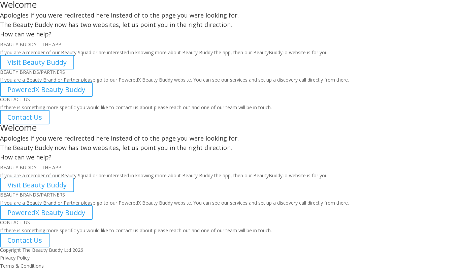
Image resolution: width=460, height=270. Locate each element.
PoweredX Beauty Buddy (46, 89)
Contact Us (24, 117)
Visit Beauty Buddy (37, 62)
